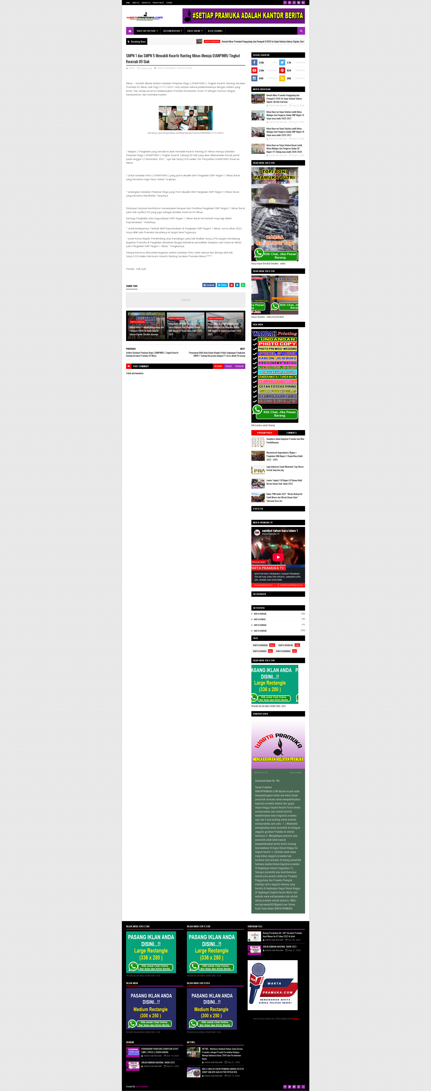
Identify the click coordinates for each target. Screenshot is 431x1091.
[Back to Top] (303, 1087)
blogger (218, 366)
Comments (291, 432)
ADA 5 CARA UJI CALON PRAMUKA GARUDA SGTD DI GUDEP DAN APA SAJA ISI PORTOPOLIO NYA (223, 1070)
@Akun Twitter (261, 772)
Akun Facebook (296, 772)
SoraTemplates (142, 1086)
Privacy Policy (158, 2)
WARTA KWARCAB (260, 613)
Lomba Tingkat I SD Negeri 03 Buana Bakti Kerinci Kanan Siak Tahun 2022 (284, 482)
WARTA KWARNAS (260, 625)
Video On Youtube (146, 30)
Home (128, 2)
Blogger (295, 1018)
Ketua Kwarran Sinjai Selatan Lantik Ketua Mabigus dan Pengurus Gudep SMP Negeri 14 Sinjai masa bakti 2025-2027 (225, 329)
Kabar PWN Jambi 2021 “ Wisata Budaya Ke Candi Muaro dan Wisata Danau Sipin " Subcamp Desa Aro (284, 497)
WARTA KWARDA (260, 619)
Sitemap (169, 2)
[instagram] (299, 2)
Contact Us (146, 2)
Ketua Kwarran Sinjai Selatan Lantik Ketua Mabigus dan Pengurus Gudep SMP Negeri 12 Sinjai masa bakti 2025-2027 (186, 329)
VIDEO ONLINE (193, 30)
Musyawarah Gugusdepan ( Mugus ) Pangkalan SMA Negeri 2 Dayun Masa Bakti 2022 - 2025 (285, 456)
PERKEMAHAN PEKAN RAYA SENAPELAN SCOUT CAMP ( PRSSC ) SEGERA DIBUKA (160, 1050)
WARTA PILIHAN (184, 68)
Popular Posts (264, 432)
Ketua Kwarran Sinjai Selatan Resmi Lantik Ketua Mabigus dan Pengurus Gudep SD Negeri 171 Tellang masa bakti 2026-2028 (284, 148)
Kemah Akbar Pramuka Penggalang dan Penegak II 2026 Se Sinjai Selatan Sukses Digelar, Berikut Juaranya (226, 41)
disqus (228, 366)
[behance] (303, 2)
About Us (135, 2)
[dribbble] (294, 2)
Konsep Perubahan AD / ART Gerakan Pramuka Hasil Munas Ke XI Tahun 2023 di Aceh (282, 934)
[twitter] (289, 2)
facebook (239, 366)
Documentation (171, 30)
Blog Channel (215, 30)
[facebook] (285, 2)
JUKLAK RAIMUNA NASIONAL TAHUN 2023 (158, 1062)
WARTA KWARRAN (170, 41)
